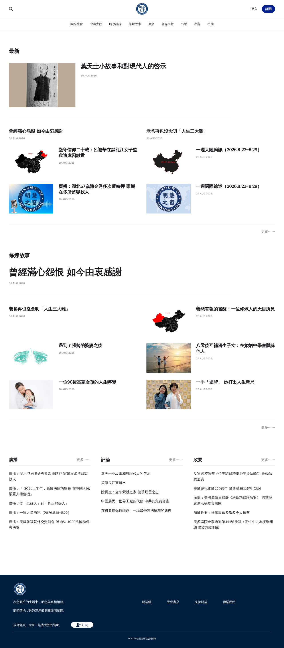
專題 (197, 24)
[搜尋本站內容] (11, 9)
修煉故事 (135, 24)
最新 (14, 51)
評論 (105, 459)
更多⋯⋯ (268, 231)
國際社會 (76, 24)
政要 (197, 459)
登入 (254, 9)
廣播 (151, 24)
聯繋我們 (229, 602)
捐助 (210, 24)
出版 (184, 24)
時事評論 (115, 24)
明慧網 (146, 602)
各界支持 (168, 24)
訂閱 (268, 9)
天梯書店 (173, 602)
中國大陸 (96, 24)
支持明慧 (201, 602)
